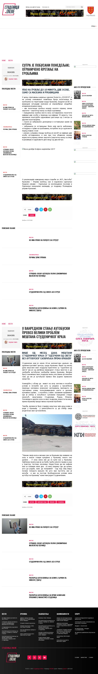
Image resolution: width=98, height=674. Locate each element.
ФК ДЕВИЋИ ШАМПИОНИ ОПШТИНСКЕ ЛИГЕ (85, 633)
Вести (10, 60)
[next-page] (78, 143)
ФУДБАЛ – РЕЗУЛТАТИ (81, 626)
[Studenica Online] (13, 9)
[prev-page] (75, 143)
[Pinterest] (45, 209)
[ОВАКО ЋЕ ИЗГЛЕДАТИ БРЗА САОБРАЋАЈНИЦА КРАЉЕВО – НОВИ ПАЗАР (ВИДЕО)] (77, 104)
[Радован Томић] (6, 79)
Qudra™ (65, 668)
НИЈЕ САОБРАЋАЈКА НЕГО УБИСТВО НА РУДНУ (27, 634)
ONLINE (51, 668)
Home (4, 60)
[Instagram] (34, 657)
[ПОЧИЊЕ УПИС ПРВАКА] (11, 119)
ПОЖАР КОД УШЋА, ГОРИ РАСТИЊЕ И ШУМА (27, 626)
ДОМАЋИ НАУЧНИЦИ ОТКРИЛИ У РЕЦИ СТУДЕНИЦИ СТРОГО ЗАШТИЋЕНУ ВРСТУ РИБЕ (65, 625)
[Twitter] (41, 209)
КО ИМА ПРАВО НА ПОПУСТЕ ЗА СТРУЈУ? (9, 108)
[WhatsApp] (50, 209)
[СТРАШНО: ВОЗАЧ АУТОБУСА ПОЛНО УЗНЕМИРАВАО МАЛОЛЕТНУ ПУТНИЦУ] (11, 139)
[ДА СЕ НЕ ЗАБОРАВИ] (77, 94)
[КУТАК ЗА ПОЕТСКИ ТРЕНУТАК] (77, 135)
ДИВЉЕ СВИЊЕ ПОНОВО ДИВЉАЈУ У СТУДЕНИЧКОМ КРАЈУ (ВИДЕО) (27, 619)
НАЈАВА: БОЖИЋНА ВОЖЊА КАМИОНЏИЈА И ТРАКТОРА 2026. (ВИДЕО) (45, 634)
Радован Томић (13, 79)
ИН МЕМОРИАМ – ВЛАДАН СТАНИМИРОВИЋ (82, 629)
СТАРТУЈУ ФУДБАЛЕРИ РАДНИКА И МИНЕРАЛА (84, 618)
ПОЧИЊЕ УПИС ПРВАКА (10, 129)
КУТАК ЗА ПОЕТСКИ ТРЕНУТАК (86, 136)
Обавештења (7, 126)
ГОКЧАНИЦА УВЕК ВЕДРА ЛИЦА (63, 636)
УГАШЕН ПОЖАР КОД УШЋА (27, 623)
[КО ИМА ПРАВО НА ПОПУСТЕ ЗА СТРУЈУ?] (11, 97)
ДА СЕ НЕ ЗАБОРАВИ (87, 95)
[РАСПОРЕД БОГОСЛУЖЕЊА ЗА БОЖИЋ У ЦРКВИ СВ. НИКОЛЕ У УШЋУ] (14, 308)
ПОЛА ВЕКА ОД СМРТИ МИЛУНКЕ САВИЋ (87, 116)
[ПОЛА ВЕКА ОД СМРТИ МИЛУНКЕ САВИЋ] (77, 115)
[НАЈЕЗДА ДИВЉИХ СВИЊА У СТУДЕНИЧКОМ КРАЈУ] (77, 125)
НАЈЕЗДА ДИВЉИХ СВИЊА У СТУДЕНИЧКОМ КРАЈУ (88, 126)
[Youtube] (44, 657)
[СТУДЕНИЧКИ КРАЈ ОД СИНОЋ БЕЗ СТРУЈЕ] (11, 164)
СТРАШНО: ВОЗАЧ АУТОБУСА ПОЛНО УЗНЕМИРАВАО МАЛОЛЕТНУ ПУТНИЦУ (9, 152)
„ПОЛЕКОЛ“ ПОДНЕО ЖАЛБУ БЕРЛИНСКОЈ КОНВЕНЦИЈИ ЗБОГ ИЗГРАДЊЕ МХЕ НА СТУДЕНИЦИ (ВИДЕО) (64, 631)
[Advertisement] (49, 43)
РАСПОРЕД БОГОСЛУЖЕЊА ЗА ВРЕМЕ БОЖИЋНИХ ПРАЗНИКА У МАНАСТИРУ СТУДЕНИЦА (10, 638)
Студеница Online (38, 668)
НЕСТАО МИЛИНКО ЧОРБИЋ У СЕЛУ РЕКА (28, 630)
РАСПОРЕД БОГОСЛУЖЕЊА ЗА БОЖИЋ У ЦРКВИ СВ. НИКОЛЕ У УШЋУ (48, 309)
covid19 (32, 215)
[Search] (82, 7)
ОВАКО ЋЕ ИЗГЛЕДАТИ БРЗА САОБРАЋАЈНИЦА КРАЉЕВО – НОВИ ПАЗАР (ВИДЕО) (88, 106)
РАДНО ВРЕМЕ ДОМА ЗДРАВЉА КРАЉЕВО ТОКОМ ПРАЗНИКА (45, 639)
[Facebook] (37, 209)
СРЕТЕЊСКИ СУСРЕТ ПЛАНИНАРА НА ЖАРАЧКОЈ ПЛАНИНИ (85, 622)
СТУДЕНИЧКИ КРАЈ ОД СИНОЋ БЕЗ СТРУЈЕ (9, 175)
